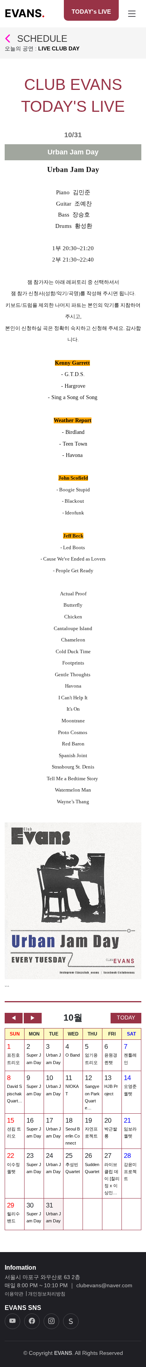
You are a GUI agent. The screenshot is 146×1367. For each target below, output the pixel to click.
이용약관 (14, 1294)
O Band (72, 1055)
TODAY (126, 1017)
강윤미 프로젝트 (130, 1171)
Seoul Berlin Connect (72, 1136)
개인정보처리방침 (46, 1294)
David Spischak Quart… (14, 1093)
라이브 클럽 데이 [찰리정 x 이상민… (112, 1178)
